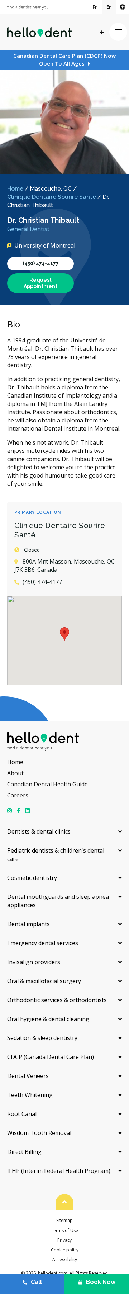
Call (36, 1282)
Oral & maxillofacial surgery (44, 981)
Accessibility (64, 1259)
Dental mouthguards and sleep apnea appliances (58, 901)
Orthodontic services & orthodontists (57, 1000)
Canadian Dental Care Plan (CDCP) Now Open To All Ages (64, 59)
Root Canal (22, 1114)
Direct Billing (24, 1152)
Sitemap (64, 1220)
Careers (17, 795)
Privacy (64, 1240)
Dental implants (28, 924)
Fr (94, 7)
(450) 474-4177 (41, 263)
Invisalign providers (33, 962)
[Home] (39, 32)
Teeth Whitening (30, 1095)
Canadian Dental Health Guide (47, 784)
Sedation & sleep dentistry (42, 1038)
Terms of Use (64, 1230)
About (15, 773)
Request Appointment (40, 283)
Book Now (100, 1282)
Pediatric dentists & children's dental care (55, 855)
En (109, 7)
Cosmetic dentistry (32, 878)
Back (102, 32)
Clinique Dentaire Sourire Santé (51, 196)
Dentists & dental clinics (39, 831)
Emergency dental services (42, 943)
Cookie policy (64, 1250)
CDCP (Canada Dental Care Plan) (50, 1057)
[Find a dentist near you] (27, 7)
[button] (64, 633)
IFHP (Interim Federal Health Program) (58, 1171)
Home (15, 188)
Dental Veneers (28, 1076)
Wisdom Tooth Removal (39, 1133)
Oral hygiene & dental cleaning (48, 1019)
